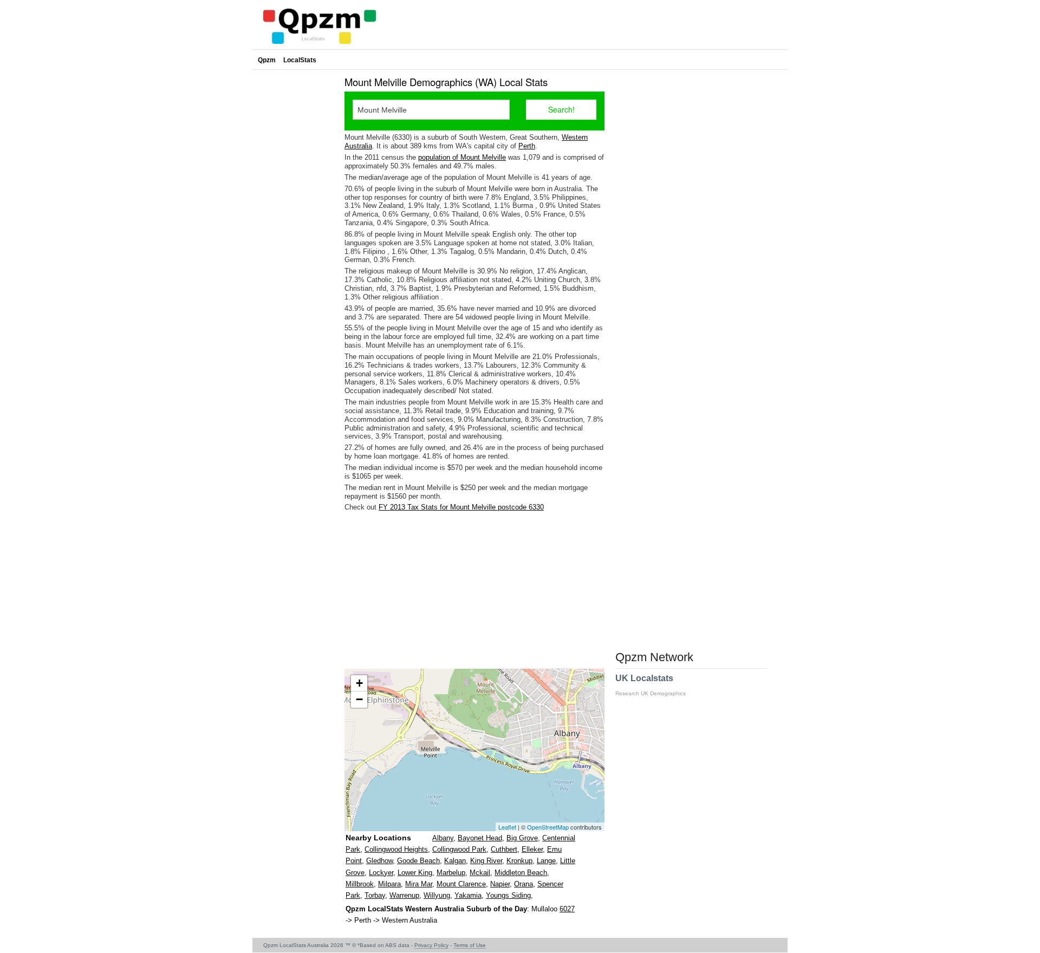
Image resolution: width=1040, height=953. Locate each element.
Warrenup (404, 895)
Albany (442, 838)
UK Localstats (650, 685)
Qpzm (267, 60)
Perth (526, 146)
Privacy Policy (431, 945)
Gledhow (379, 861)
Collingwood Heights (396, 849)
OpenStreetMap (548, 827)
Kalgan (455, 861)
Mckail (480, 873)
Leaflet (507, 827)
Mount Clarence (461, 884)
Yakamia (468, 895)
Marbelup (451, 873)
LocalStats (299, 60)
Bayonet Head (480, 838)
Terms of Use (469, 945)
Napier (500, 884)
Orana (523, 884)
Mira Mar (418, 884)
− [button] (359, 699)
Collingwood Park (459, 849)
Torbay (375, 895)
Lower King (415, 873)
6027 (567, 909)
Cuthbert (504, 849)
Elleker (532, 849)
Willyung (437, 895)
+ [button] (359, 683)
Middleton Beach (521, 873)
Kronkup (519, 861)
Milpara (389, 884)
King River (486, 861)
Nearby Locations (378, 837)
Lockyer (381, 873)
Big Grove (522, 838)
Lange (546, 861)
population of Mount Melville (462, 157)
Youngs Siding (508, 895)
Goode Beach (418, 861)
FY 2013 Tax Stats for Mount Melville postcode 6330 (461, 507)
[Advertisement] (474, 590)
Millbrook (360, 884)
